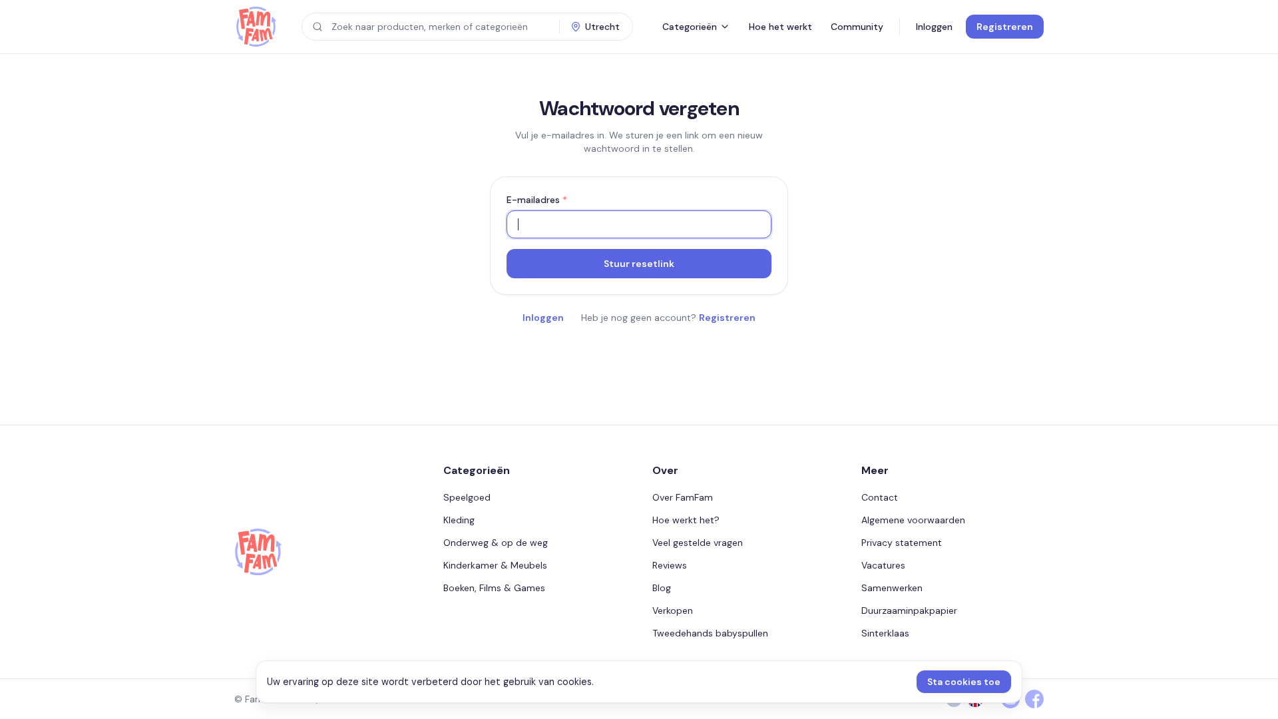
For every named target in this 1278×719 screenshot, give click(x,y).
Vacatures (883, 565)
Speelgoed (467, 497)
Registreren (1004, 27)
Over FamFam (682, 497)
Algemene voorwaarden (913, 520)
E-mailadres (537, 200)
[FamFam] (256, 27)
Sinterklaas (885, 633)
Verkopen (672, 610)
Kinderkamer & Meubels (495, 565)
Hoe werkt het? (686, 520)
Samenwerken (892, 588)
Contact (879, 497)
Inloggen (934, 27)
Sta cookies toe (963, 682)
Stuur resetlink (639, 264)
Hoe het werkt (780, 27)
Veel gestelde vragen (697, 543)
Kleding (459, 520)
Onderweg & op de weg (495, 543)
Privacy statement (901, 543)
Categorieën (689, 27)
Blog (661, 588)
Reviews (669, 565)
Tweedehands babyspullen (710, 633)
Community (857, 27)
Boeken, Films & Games (494, 588)
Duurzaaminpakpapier (909, 610)
